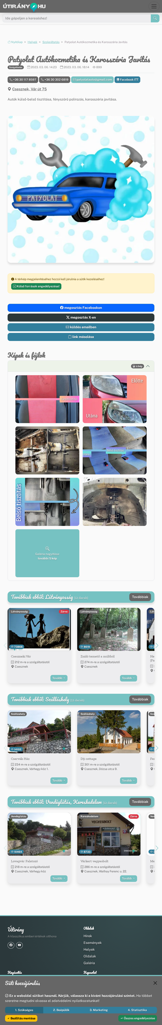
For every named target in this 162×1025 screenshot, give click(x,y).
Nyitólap (17, 42)
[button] (47, 399)
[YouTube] (19, 945)
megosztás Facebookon (82, 308)
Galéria (89, 963)
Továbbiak (140, 597)
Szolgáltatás (50, 42)
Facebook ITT (128, 79)
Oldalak (90, 956)
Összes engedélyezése (139, 1018)
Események (93, 943)
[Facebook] (11, 945)
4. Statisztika (137, 1010)
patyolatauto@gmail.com (94, 79)
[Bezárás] (155, 983)
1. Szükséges (24, 1010)
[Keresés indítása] (155, 18)
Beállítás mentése (22, 1018)
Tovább (57, 678)
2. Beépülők (61, 1010)
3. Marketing (99, 1010)
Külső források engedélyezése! (37, 286)
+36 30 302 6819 (56, 79)
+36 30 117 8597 (24, 79)
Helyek (32, 42)
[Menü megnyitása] (153, 6)
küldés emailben (82, 327)
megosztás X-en (83, 317)
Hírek (88, 936)
